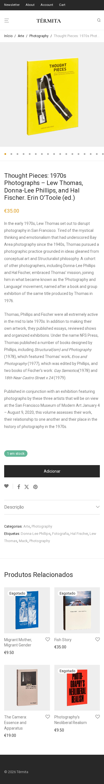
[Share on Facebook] (18, 487)
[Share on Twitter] (26, 487)
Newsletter (12, 5)
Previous (5, 94)
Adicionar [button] (10, 735)
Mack (23, 541)
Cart (62, 5)
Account (46, 5)
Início (8, 36)
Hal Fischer (79, 534)
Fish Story (63, 640)
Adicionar (52, 471)
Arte (21, 36)
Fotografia (60, 534)
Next (99, 94)
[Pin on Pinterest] (35, 487)
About (30, 5)
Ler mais (9, 652)
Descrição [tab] (14, 507)
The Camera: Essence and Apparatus (15, 722)
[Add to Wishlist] (8, 486)
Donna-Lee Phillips (35, 534)
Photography (39, 36)
